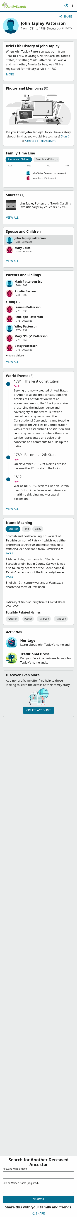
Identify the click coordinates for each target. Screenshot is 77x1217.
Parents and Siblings (46, 159)
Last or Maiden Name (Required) (20, 1183)
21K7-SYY (67, 28)
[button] (38, 205)
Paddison (61, 618)
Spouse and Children (19, 159)
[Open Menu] (72, 5)
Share (68, 16)
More (10, 74)
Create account (38, 710)
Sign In (65, 136)
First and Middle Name (15, 1168)
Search (38, 1199)
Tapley (37, 528)
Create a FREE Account (40, 141)
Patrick (28, 618)
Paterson (44, 618)
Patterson (13, 528)
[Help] (66, 5)
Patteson (12, 618)
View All (12, 218)
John (26, 528)
